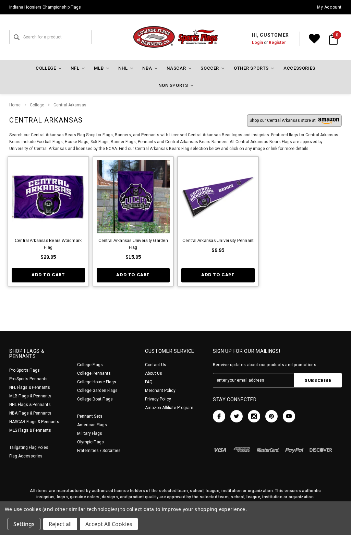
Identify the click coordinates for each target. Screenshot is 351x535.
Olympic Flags (90, 442)
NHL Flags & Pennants (30, 404)
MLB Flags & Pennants (30, 396)
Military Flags (89, 433)
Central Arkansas (69, 105)
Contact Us (155, 364)
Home (15, 105)
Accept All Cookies (108, 524)
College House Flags (96, 382)
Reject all (60, 524)
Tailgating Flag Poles (28, 447)
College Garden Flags (97, 390)
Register (277, 42)
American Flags (92, 424)
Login (257, 42)
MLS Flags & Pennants (30, 430)
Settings (24, 524)
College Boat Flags (95, 399)
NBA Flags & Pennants (30, 413)
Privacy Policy (158, 399)
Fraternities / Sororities (99, 450)
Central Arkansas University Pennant (217, 240)
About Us (153, 373)
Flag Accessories (26, 456)
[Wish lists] (314, 38)
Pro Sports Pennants (28, 378)
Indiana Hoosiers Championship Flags (45, 7)
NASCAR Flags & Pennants (34, 421)
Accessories (299, 68)
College (37, 105)
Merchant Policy (160, 390)
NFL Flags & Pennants (29, 387)
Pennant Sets (89, 416)
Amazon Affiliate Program (169, 407)
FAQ (149, 382)
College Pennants (94, 373)
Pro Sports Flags (24, 370)
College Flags (90, 364)
